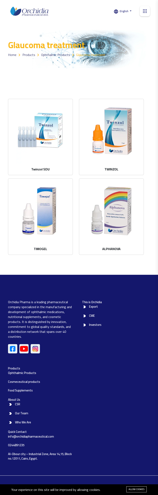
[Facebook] (12, 348)
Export (93, 307)
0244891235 (16, 445)
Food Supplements (20, 390)
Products (28, 55)
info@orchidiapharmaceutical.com (31, 436)
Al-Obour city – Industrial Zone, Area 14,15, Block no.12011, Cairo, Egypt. (40, 456)
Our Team (21, 413)
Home (12, 55)
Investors (95, 325)
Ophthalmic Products (55, 55)
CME (92, 316)
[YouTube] (24, 348)
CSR (17, 404)
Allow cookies (136, 489)
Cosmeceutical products (24, 382)
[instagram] (35, 348)
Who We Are (23, 422)
